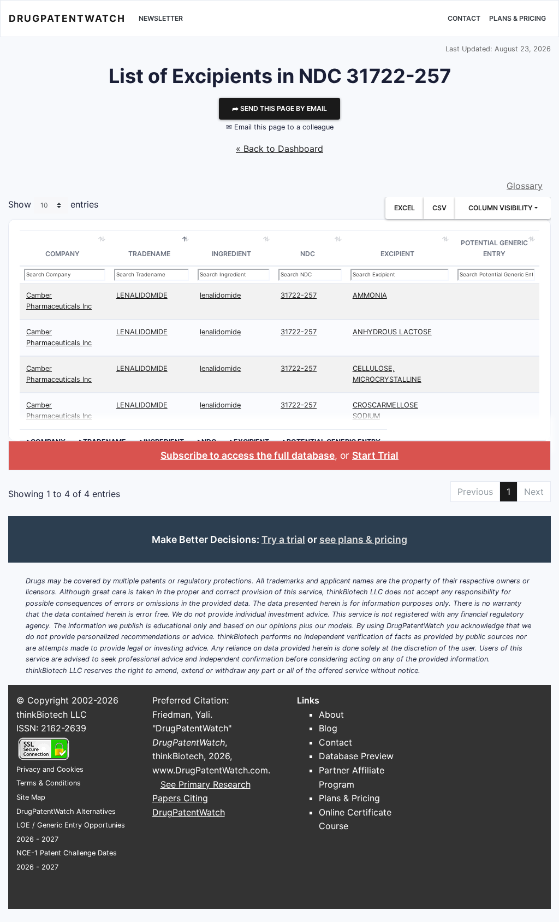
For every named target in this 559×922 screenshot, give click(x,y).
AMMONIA (370, 295)
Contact (464, 18)
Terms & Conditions (48, 783)
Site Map (30, 797)
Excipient (397, 254)
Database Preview (356, 755)
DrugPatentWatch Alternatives (66, 811)
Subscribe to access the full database (247, 455)
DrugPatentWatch (67, 18)
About (331, 714)
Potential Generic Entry (494, 248)
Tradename (149, 254)
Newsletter (161, 18)
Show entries (53, 204)
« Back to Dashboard (279, 148)
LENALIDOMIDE (142, 295)
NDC (307, 254)
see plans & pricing (363, 539)
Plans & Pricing (517, 18)
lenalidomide (220, 295)
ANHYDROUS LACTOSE (392, 332)
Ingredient (231, 254)
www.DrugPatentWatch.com (210, 770)
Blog (328, 728)
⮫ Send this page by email (279, 108)
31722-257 (299, 295)
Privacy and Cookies (50, 769)
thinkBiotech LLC (51, 714)
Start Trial (375, 455)
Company (62, 254)
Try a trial (283, 539)
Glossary (525, 185)
